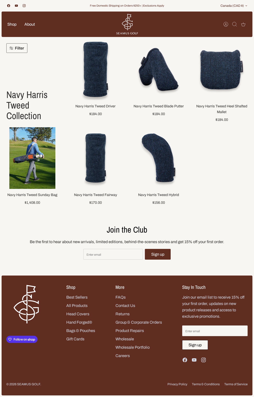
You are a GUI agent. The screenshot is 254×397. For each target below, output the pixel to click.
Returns (122, 314)
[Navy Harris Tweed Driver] (95, 69)
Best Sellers (77, 297)
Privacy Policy (177, 384)
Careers (122, 355)
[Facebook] (9, 5)
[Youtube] (16, 5)
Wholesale (124, 339)
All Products (77, 305)
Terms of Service (236, 384)
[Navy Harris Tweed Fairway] (95, 158)
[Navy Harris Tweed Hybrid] (158, 158)
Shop (11, 24)
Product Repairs (129, 330)
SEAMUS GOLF (28, 384)
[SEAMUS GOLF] (127, 24)
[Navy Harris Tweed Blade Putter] (158, 69)
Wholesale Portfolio (132, 347)
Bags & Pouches (80, 330)
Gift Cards (75, 339)
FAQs (120, 297)
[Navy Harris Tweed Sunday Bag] (32, 158)
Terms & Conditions (206, 384)
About (29, 24)
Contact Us (125, 305)
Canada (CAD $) (232, 5)
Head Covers (77, 314)
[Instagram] (24, 5)
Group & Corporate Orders (138, 322)
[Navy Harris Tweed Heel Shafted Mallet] (221, 69)
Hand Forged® (79, 322)
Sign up (157, 254)
